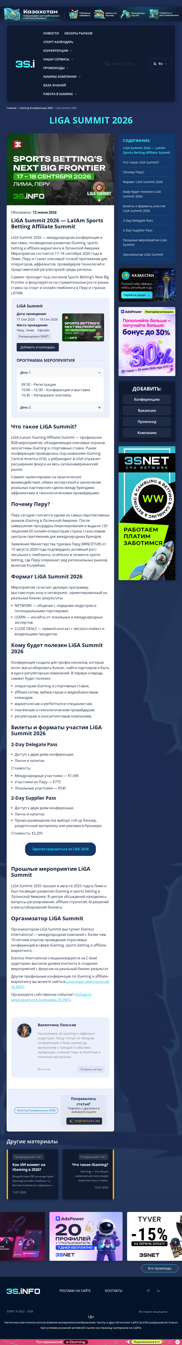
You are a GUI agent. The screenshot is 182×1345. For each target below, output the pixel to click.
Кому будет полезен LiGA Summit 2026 (142, 193)
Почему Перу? (133, 172)
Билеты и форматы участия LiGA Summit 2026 (144, 208)
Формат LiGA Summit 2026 (143, 182)
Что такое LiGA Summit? (141, 162)
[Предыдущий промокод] (6, 1242)
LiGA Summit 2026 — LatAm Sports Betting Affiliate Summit (146, 150)
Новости (51, 33)
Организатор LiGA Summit (143, 254)
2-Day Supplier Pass (137, 230)
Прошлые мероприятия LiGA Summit (145, 242)
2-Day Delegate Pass (138, 220)
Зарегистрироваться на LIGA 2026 (60, 849)
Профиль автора (91, 1069)
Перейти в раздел (137, 295)
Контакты (114, 1290)
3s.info (143, 1322)
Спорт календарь (58, 42)
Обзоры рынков (78, 33)
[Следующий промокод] (175, 1242)
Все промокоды (160, 1268)
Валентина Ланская (57, 1024)
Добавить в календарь (37, 347)
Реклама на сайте (75, 1290)
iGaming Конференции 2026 (36, 1110)
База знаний (54, 85)
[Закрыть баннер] (177, 1342)
